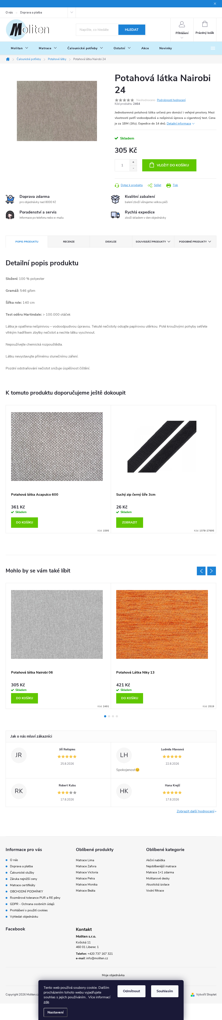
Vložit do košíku (173, 165)
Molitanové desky (158, 878)
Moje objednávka (113, 975)
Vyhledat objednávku (24, 917)
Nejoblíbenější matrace (161, 866)
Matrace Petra (85, 878)
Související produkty (151, 241)
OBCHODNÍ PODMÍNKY (26, 891)
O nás (9, 13)
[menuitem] (20, 48)
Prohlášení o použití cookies (29, 910)
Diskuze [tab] (110, 241)
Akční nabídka (155, 860)
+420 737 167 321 (100, 954)
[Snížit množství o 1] (133, 168)
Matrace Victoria (87, 872)
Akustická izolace (157, 884)
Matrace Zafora (86, 866)
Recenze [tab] (69, 241)
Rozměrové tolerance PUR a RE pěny (35, 898)
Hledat (132, 29)
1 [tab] (105, 716)
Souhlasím (165, 991)
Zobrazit (129, 522)
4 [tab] (117, 716)
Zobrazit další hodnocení (195, 811)
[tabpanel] (58, 469)
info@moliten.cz (97, 958)
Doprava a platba (31, 13)
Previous (201, 571)
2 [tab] (109, 716)
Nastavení (55, 1012)
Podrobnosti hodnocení (171, 100)
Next (211, 571)
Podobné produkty (193, 241)
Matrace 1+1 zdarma (160, 872)
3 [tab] (113, 716)
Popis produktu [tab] (26, 241)
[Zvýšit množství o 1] (133, 162)
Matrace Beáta (85, 891)
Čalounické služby (22, 873)
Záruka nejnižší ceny (23, 879)
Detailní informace (179, 123)
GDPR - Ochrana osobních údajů (32, 904)
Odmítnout (131, 991)
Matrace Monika (86, 884)
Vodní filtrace (155, 891)
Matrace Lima (85, 860)
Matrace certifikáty (22, 885)
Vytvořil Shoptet (206, 995)
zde (46, 1002)
